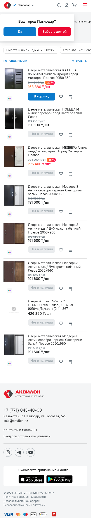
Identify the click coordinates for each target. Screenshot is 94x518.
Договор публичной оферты (21, 501)
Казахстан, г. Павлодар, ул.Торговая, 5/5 (34, 416)
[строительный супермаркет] (7, 5)
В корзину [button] (41, 96)
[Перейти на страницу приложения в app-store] (31, 479)
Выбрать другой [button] (54, 32)
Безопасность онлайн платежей (24, 505)
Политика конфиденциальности (24, 496)
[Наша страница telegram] (19, 452)
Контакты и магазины (20, 430)
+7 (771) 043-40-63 (22, 410)
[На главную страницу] (24, 393)
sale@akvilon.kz (15, 421)
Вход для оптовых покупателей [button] (26, 436)
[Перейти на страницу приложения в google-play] (59, 479)
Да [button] (20, 32)
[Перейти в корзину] (74, 5)
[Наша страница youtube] (30, 452)
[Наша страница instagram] (7, 452)
